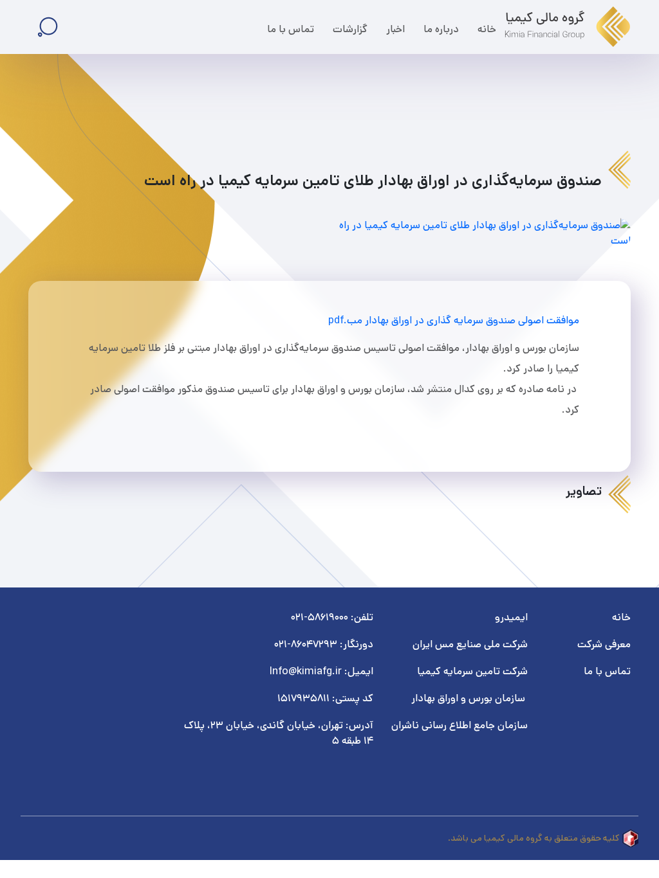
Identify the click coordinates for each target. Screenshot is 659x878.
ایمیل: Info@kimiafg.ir (321, 671)
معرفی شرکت (604, 644)
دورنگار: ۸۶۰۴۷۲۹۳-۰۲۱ (323, 644)
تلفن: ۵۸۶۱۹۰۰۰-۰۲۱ (332, 617)
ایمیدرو (511, 617)
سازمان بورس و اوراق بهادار (468, 698)
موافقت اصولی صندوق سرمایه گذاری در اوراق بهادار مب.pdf (453, 320)
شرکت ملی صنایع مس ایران (470, 644)
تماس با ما (607, 671)
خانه (621, 617)
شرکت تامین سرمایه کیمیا (472, 671)
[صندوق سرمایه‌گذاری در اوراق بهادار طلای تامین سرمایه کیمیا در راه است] (484, 233)
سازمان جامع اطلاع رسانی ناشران (458, 725)
